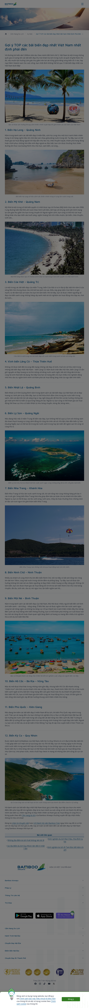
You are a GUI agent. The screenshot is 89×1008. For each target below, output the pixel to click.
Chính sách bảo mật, (27, 998)
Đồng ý (71, 999)
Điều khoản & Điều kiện (46, 998)
